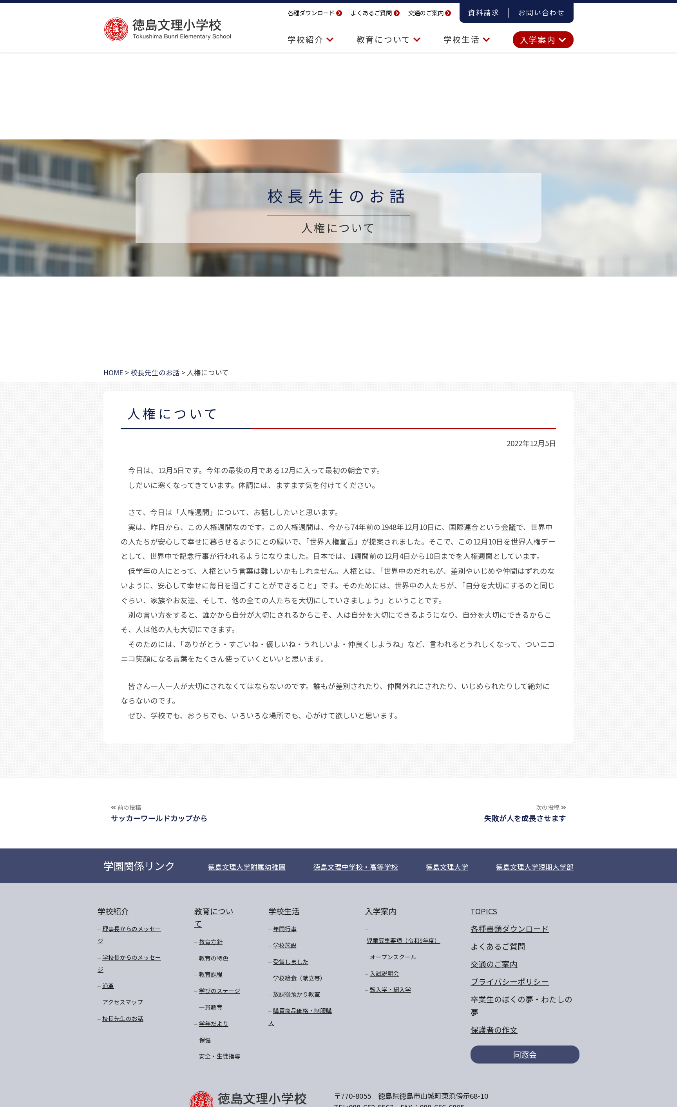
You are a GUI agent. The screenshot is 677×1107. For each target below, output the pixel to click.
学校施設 (285, 945)
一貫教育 (211, 1007)
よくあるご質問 (371, 12)
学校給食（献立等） (299, 978)
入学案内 (539, 39)
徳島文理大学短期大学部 (535, 867)
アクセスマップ (122, 1002)
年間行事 (285, 928)
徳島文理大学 (447, 867)
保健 (205, 1040)
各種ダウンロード (311, 12)
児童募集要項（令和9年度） (403, 940)
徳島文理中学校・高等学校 (355, 867)
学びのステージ (219, 990)
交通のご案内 (425, 12)
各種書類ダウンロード (510, 928)
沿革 (108, 985)
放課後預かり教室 (296, 994)
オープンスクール (393, 957)
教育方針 (211, 941)
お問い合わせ (541, 12)
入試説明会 (384, 973)
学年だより (213, 1023)
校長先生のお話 (338, 195)
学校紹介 (307, 39)
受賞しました (290, 961)
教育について (385, 39)
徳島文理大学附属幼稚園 (247, 867)
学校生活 (462, 39)
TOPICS (484, 911)
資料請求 (483, 12)
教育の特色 (213, 958)
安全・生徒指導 (219, 1056)
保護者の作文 (494, 1029)
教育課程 (211, 974)
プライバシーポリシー (510, 981)
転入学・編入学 (390, 989)
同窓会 (525, 1054)
